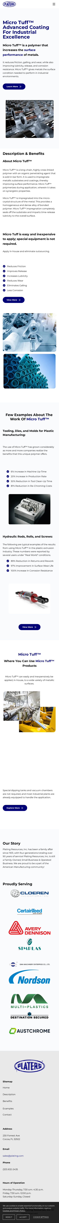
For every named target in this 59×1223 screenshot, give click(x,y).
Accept (22, 1217)
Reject (9, 1217)
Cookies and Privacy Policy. (14, 1211)
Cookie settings (41, 1217)
